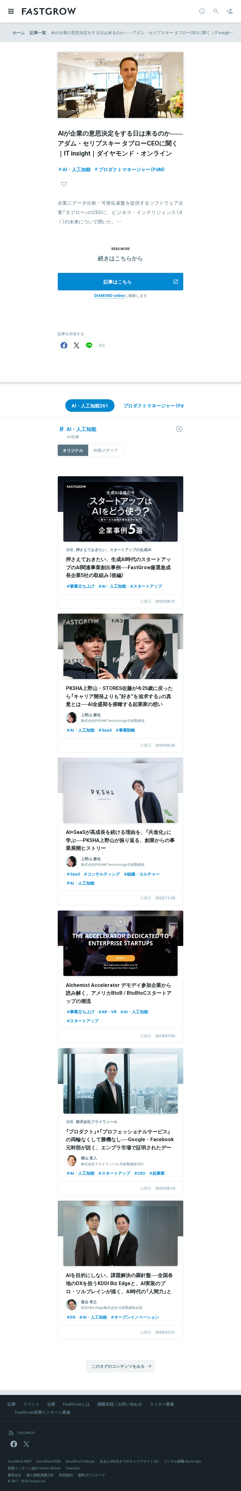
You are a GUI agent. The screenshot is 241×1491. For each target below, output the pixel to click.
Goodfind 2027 (19, 1461)
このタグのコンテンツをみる (118, 1366)
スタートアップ (147, 586)
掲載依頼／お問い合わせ (119, 1404)
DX (72, 1317)
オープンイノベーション (136, 1317)
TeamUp (73, 1468)
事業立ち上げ (82, 586)
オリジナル (73, 450)
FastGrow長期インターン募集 (43, 1412)
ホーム (19, 32)
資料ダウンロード (91, 1475)
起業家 (159, 1173)
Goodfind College (80, 1461)
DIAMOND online (109, 295)
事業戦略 (127, 730)
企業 (51, 1404)
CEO (141, 1173)
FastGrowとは (76, 1404)
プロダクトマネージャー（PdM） (132, 169)
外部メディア (106, 450)
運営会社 (14, 1475)
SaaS (107, 730)
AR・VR (109, 1011)
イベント (31, 1404)
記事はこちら (118, 281)
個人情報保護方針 (40, 1475)
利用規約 (66, 1475)
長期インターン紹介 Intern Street (34, 1468)
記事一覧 (38, 32)
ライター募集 (162, 1404)
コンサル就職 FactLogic (182, 1461)
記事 (12, 1404)
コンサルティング (103, 874)
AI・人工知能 (76, 169)
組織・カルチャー (143, 874)
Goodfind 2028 (48, 1461)
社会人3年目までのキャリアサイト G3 (129, 1461)
